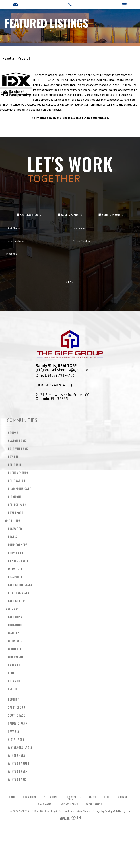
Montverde (15, 657)
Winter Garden (18, 763)
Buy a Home (29, 797)
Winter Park (17, 779)
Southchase (16, 715)
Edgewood (15, 529)
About (92, 797)
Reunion (14, 699)
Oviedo (12, 689)
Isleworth (15, 569)
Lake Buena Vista (20, 585)
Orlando (14, 681)
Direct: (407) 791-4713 (55, 375)
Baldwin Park (18, 449)
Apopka (13, 433)
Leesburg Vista (18, 593)
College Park (17, 505)
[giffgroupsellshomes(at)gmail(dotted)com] (70, 4)
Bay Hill (14, 457)
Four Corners (17, 545)
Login (70, 799)
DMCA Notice (45, 804)
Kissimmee (15, 577)
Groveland (15, 553)
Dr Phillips (12, 521)
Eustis (12, 537)
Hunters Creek (18, 561)
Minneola (15, 649)
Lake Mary (11, 609)
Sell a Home (51, 797)
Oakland (14, 665)
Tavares (13, 731)
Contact (122, 797)
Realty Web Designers (117, 811)
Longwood (15, 625)
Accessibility (94, 804)
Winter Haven (18, 771)
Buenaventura (18, 473)
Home (12, 797)
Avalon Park (17, 441)
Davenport (15, 513)
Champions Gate (19, 489)
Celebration (16, 481)
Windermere (16, 755)
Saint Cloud (16, 707)
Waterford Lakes (20, 747)
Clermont (15, 497)
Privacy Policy (69, 804)
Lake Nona (15, 617)
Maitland (15, 633)
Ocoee (12, 673)
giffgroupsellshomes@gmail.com (64, 369)
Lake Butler (16, 601)
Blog (107, 797)
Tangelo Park (17, 723)
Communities (73, 797)
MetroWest (16, 641)
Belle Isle (15, 465)
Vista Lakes (16, 739)
